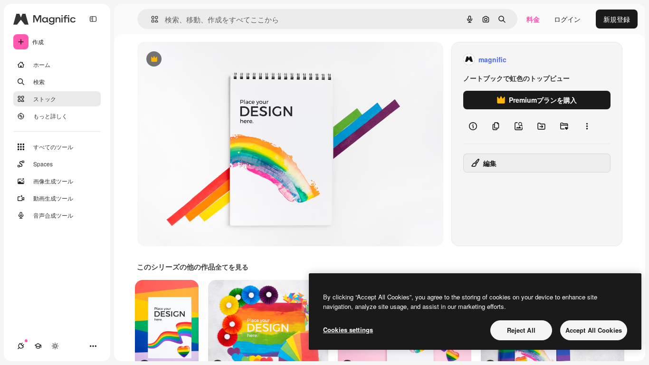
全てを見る (231, 266)
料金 (533, 19)
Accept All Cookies (593, 330)
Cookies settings (348, 329)
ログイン (567, 19)
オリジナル (202, 60)
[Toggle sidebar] (93, 19)
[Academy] (38, 346)
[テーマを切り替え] (55, 346)
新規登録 (616, 19)
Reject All (521, 330)
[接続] (21, 346)
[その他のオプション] (586, 126)
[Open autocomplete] (151, 19)
